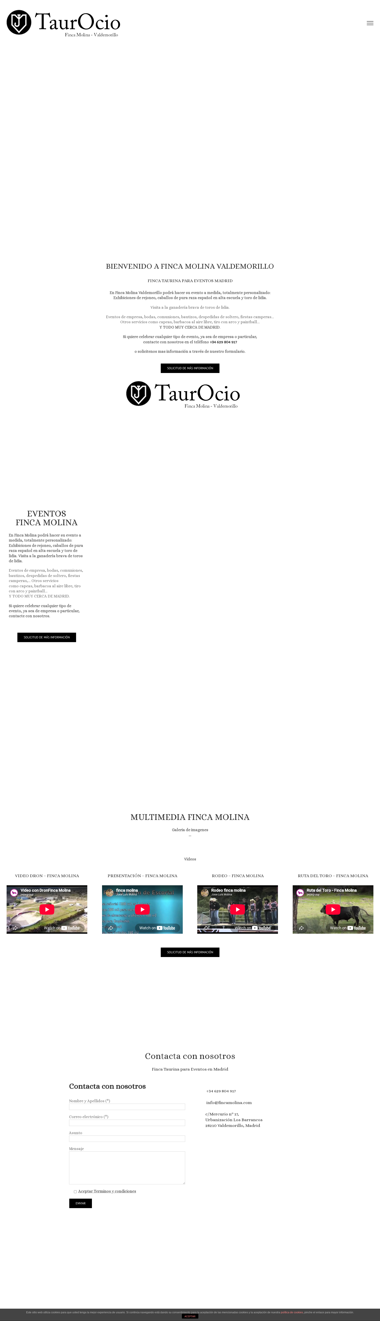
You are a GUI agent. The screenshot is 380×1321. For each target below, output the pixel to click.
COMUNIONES (346, 668)
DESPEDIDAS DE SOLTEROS (277, 728)
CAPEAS (209, 668)
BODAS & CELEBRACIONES (277, 668)
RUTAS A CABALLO (346, 608)
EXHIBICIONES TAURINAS (140, 547)
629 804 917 (225, 1090)
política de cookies (292, 1312)
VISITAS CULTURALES (209, 547)
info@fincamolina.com (229, 1102)
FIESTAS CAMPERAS (140, 668)
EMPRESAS (140, 728)
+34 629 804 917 (223, 342)
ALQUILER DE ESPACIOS (209, 728)
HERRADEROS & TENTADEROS (277, 547)
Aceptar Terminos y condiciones (107, 1191)
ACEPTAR (190, 1316)
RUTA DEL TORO (346, 547)
